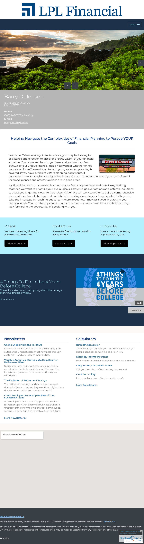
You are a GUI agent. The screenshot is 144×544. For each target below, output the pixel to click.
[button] (134, 24)
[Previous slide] (3, 63)
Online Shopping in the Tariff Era (23, 345)
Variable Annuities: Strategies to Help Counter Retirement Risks (31, 361)
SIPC (113, 521)
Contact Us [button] (62, 243)
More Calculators (87, 385)
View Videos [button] (15, 243)
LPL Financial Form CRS (12, 516)
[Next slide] (141, 63)
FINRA (107, 521)
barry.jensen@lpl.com (16, 122)
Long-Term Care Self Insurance (94, 365)
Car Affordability (85, 374)
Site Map (4, 538)
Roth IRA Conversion (88, 345)
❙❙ (75, 85)
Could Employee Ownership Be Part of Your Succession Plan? (29, 396)
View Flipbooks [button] (113, 243)
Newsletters (14, 339)
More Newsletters (15, 418)
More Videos (7, 299)
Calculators (86, 339)
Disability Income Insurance (92, 356)
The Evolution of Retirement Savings (25, 380)
